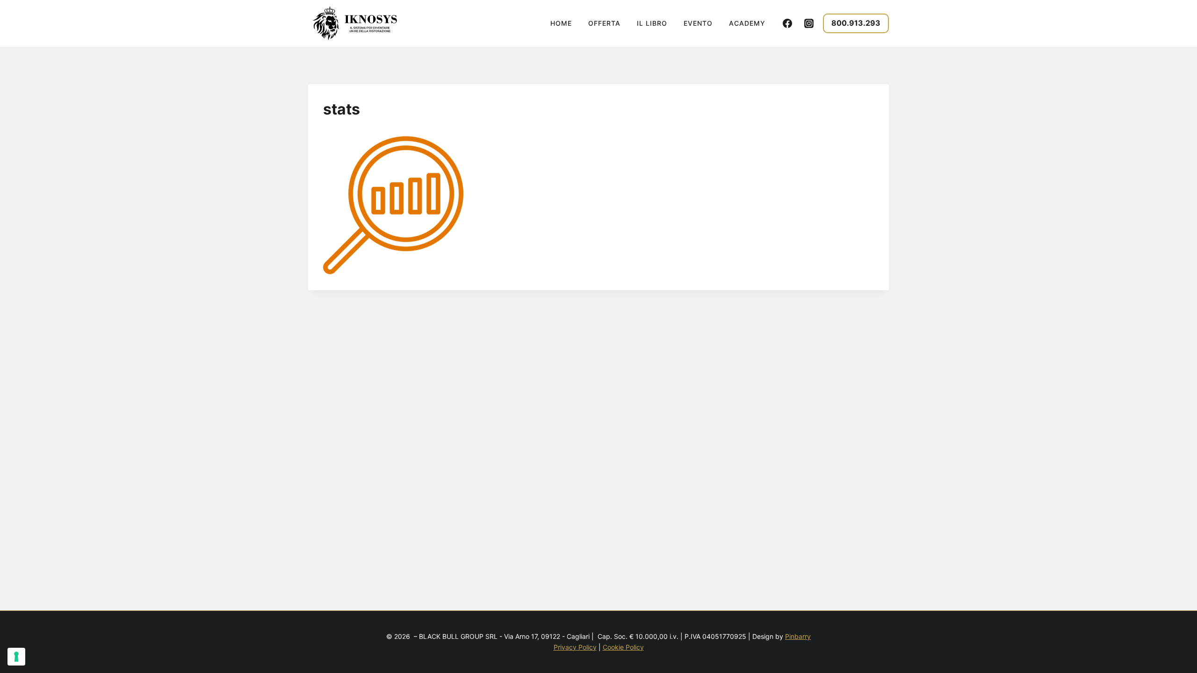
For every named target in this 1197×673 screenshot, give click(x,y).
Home (561, 23)
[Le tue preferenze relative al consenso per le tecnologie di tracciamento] (16, 657)
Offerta (604, 23)
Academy (747, 23)
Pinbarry (798, 636)
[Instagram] (809, 23)
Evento (698, 23)
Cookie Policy (623, 647)
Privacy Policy (575, 647)
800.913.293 (855, 23)
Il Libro (652, 23)
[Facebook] (787, 23)
